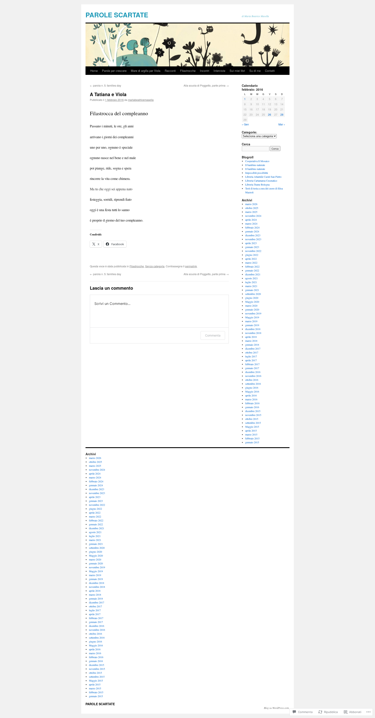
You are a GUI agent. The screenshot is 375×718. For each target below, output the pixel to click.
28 (281, 114)
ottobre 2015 (251, 419)
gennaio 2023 (252, 247)
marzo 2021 (251, 286)
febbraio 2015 (252, 438)
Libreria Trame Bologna (257, 184)
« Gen (245, 124)
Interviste (219, 71)
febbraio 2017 (252, 364)
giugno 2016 (251, 387)
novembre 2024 (253, 215)
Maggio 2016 (252, 391)
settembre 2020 (253, 294)
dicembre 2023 (252, 235)
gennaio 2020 (252, 309)
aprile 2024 (251, 219)
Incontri (204, 71)
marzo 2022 (251, 262)
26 (269, 114)
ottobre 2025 (251, 208)
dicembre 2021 (252, 274)
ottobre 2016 (251, 379)
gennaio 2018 (252, 344)
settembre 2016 (253, 383)
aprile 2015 (251, 430)
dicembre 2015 (252, 411)
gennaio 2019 (252, 325)
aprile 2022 (251, 258)
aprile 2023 (251, 243)
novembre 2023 (253, 239)
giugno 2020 (251, 297)
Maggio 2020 (252, 301)
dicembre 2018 (252, 329)
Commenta (212, 335)
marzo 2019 (251, 321)
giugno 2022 (251, 254)
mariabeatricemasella (141, 100)
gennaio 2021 (252, 290)
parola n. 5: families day (105, 85)
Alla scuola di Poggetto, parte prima (206, 85)
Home (94, 71)
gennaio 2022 (252, 270)
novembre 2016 (253, 376)
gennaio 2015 (252, 442)
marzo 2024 (251, 223)
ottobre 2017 (251, 352)
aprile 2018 (251, 336)
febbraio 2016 (252, 403)
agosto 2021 (251, 278)
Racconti (170, 71)
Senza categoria (154, 266)
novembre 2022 (253, 251)
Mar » (281, 124)
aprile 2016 (251, 395)
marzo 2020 (251, 305)
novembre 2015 (253, 415)
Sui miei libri (237, 71)
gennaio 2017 (252, 368)
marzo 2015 (251, 434)
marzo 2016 (251, 399)
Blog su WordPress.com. (276, 708)
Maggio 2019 (252, 317)
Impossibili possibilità (256, 172)
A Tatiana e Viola (108, 94)
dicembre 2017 (252, 348)
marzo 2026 (251, 204)
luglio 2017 (251, 356)
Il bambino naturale (255, 165)
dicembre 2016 (252, 372)
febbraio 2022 (252, 266)
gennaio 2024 (252, 231)
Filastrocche (188, 71)
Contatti (270, 71)
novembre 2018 (253, 333)
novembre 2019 (253, 313)
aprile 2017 (251, 360)
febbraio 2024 (252, 227)
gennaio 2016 (252, 407)
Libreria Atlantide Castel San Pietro (263, 176)
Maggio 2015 (252, 426)
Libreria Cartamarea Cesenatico (261, 180)
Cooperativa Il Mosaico (257, 161)
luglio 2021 (251, 282)
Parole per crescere (114, 71)
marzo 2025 (251, 212)
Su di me (255, 71)
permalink (191, 266)
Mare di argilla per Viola (145, 71)
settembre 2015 (253, 422)
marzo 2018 (251, 340)
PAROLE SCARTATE (117, 14)
